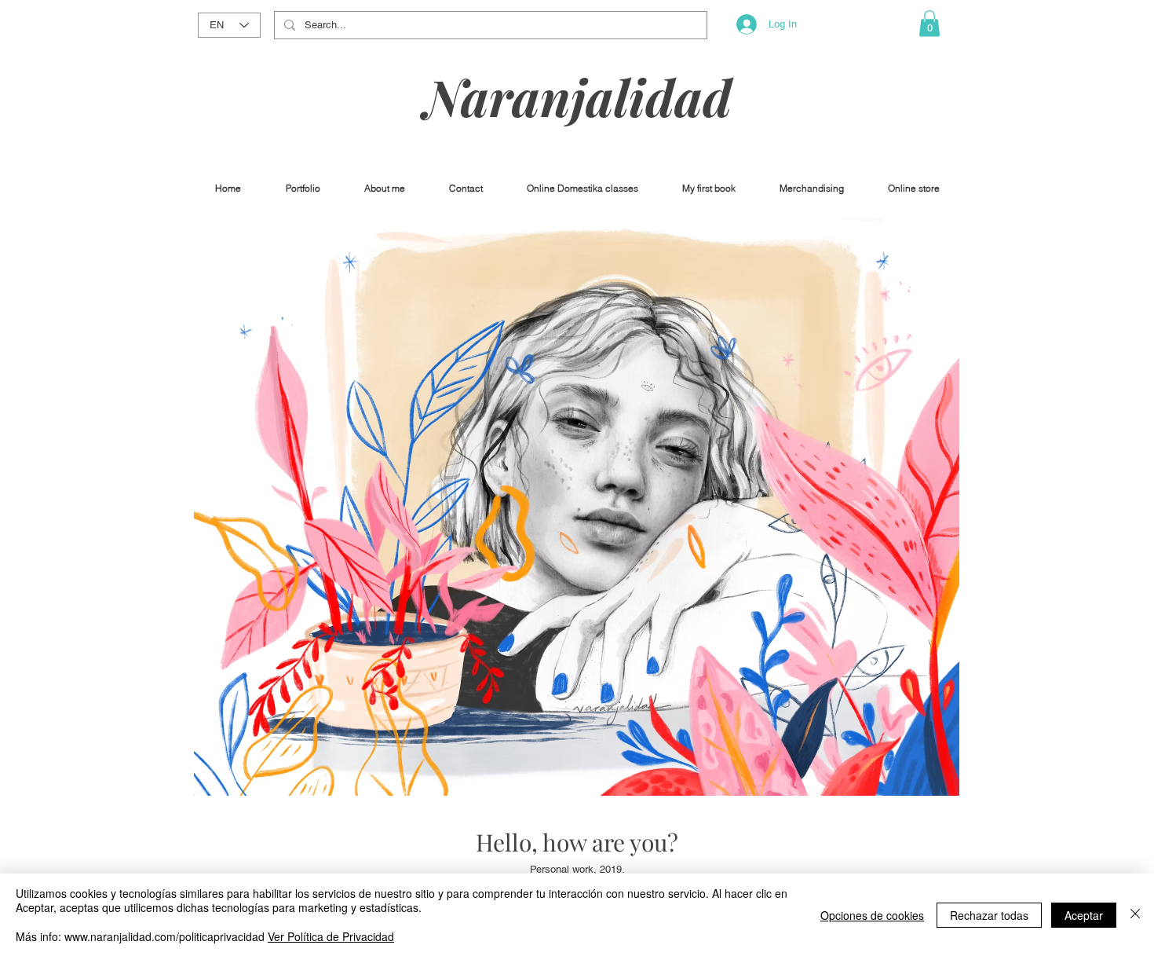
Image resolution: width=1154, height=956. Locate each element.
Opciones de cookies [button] (872, 915)
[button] (929, 23)
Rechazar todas (989, 915)
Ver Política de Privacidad (331, 936)
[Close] (1135, 914)
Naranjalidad (578, 96)
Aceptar (1084, 915)
